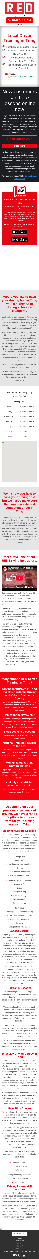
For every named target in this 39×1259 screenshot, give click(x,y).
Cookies (19, 1249)
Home (19, 1243)
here (23, 1220)
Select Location (19, 1234)
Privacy (19, 1246)
